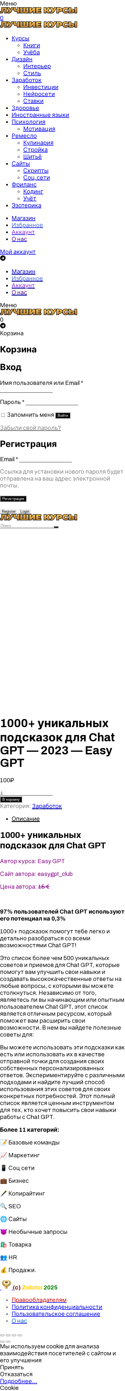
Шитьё (32, 156)
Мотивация (39, 129)
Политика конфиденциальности (57, 1307)
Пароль (12, 402)
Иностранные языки (40, 115)
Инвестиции (40, 87)
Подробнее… (18, 1381)
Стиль (32, 73)
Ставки (33, 101)
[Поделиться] (8, 1335)
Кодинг (33, 191)
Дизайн (22, 59)
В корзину (11, 799)
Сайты (21, 163)
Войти (63, 415)
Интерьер (37, 66)
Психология (28, 122)
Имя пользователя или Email (41, 383)
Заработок (27, 80)
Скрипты (36, 170)
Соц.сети (36, 177)
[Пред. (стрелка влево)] (2, 1342)
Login (24, 511)
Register (9, 511)
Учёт (29, 198)
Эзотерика (26, 205)
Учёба (31, 52)
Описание (26, 819)
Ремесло (24, 136)
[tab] (68, 818)
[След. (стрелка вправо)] (8, 1342)
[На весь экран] (14, 1335)
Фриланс (24, 184)
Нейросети (39, 94)
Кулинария (38, 143)
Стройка (35, 149)
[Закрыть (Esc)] (2, 1335)
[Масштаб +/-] (19, 1335)
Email (9, 459)
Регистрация (13, 499)
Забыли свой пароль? (30, 428)
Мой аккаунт (18, 252)
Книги (31, 45)
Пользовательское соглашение (56, 1314)
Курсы (20, 38)
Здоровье (25, 108)
